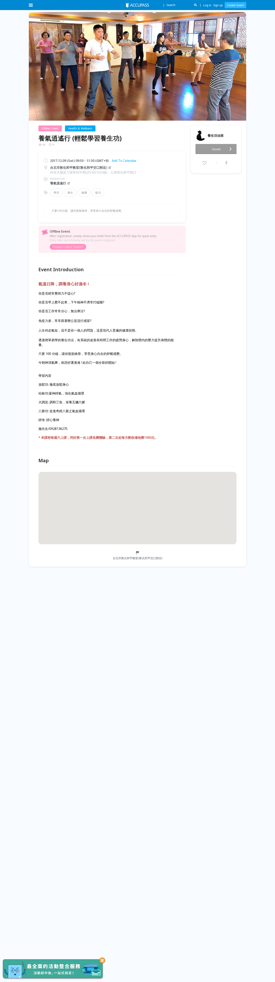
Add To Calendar (124, 160)
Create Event (235, 5)
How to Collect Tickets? (68, 247)
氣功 (98, 192)
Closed (216, 149)
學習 (56, 192)
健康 (84, 192)
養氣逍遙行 (58, 183)
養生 (70, 192)
